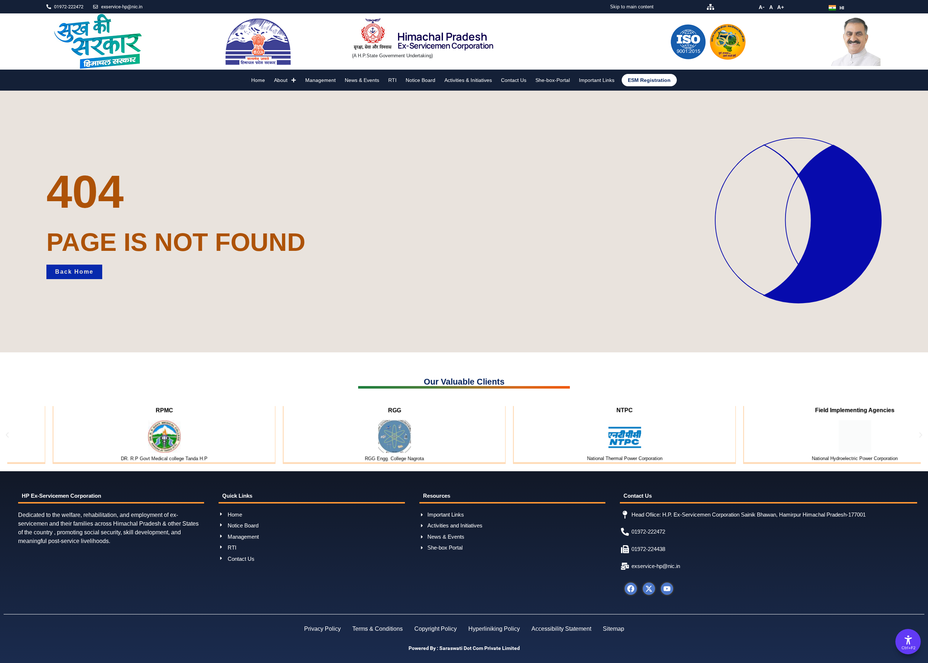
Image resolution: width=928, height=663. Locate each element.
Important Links (596, 80)
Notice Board (420, 80)
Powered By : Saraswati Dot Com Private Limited (464, 648)
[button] (7, 435)
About (280, 80)
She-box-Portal (552, 80)
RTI (392, 80)
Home (258, 80)
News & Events (362, 80)
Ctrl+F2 (908, 648)
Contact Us (513, 80)
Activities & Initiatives (468, 80)
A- (762, 7)
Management (320, 80)
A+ (780, 7)
